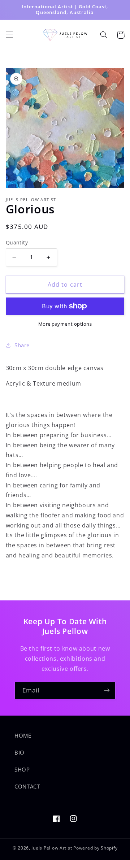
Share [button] (22, 345)
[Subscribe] (107, 690)
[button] (9, 35)
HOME (22, 735)
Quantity (17, 242)
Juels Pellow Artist (51, 848)
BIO (19, 752)
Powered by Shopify (95, 848)
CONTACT (27, 786)
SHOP (22, 769)
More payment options (65, 324)
